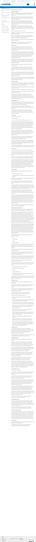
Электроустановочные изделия (5, 13)
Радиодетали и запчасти (5, 27)
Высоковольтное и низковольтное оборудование (5, 16)
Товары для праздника (5, 30)
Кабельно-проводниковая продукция (6, 10)
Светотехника (4, 20)
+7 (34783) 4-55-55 (13, 0)
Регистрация (33, 0)
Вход (30, 0)
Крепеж (3, 24)
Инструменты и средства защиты (6, 22)
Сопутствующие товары (5, 32)
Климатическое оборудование (6, 18)
